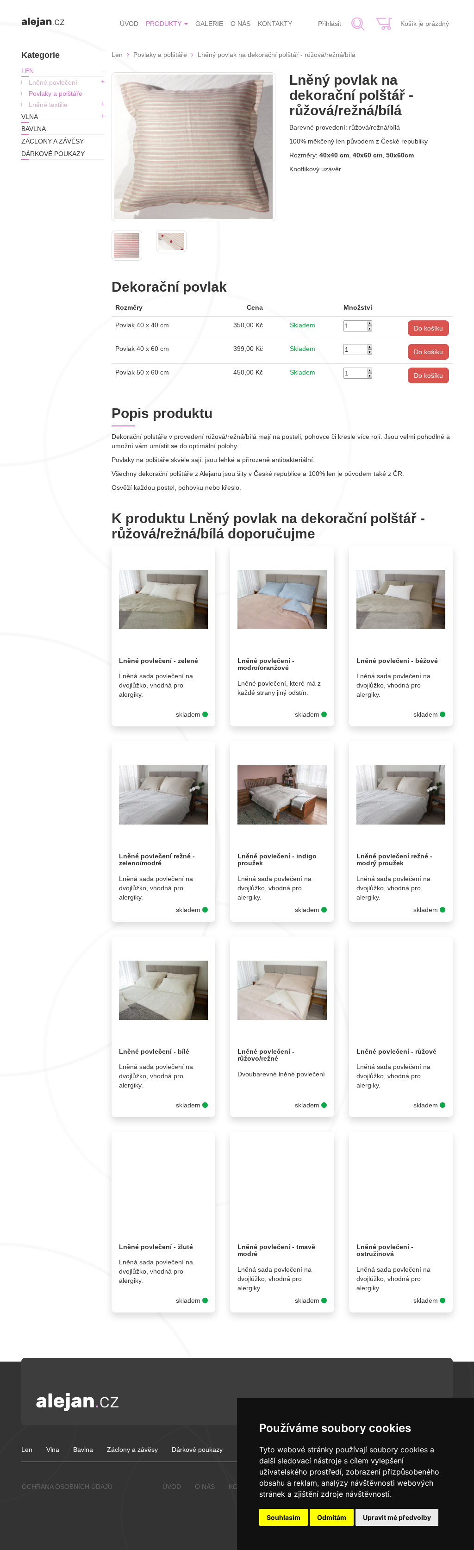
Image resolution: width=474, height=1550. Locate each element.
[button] (428, 328)
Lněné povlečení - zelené (158, 660)
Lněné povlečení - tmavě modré (276, 1250)
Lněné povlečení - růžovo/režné (265, 1055)
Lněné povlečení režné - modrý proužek (394, 859)
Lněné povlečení (53, 82)
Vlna (29, 116)
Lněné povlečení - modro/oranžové (265, 664)
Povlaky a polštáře (55, 93)
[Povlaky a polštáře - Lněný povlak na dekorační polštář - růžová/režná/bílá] (193, 146)
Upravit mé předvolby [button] (397, 1517)
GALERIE (209, 23)
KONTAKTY (275, 23)
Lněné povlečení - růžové (396, 1051)
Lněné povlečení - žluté (156, 1246)
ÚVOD (129, 23)
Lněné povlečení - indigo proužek (277, 859)
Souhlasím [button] (283, 1517)
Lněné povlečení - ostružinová (384, 1250)
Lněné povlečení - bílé (154, 1051)
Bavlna (33, 128)
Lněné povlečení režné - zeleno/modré (157, 859)
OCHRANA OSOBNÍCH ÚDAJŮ (67, 1486)
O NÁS (240, 23)
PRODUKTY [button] (164, 23)
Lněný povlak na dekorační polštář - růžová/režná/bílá (277, 54)
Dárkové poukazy (53, 153)
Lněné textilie (48, 104)
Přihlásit (329, 23)
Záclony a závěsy (52, 141)
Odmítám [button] (331, 1517)
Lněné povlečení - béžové (397, 660)
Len (27, 71)
